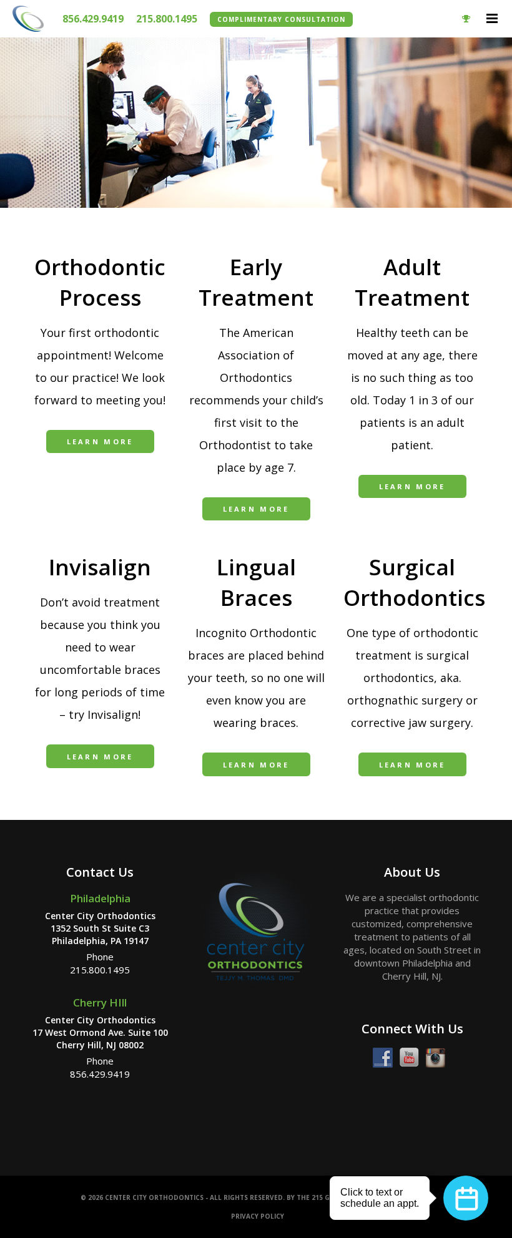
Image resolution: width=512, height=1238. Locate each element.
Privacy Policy (257, 1216)
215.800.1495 (166, 19)
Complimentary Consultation (281, 19)
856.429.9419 (93, 19)
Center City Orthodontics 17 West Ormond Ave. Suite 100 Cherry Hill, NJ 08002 (100, 1032)
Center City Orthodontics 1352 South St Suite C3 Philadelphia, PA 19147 (100, 928)
